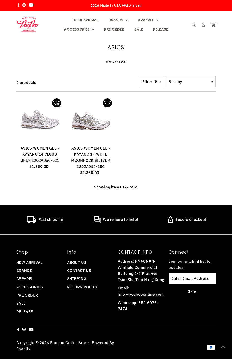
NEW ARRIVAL (86, 20)
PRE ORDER (114, 29)
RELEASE (160, 29)
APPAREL (146, 20)
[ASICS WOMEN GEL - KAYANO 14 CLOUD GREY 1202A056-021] (39, 119)
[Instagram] (24, 5)
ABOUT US (76, 262)
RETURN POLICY (82, 287)
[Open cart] (213, 25)
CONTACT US (79, 270)
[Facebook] (18, 5)
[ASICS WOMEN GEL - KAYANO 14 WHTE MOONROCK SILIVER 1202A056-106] (90, 119)
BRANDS (117, 20)
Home (110, 62)
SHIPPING (76, 278)
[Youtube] (31, 5)
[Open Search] (194, 25)
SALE (138, 29)
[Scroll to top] (222, 346)
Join (192, 291)
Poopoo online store (69, 342)
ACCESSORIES (77, 29)
